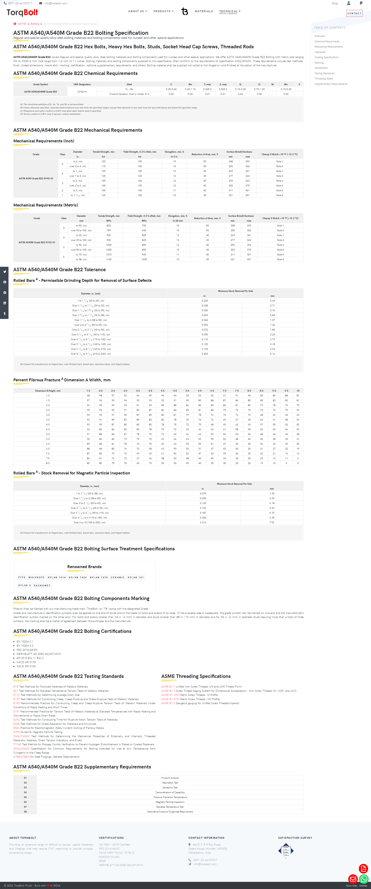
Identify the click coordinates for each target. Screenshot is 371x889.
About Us (136, 11)
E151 (16, 711)
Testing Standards (324, 73)
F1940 (17, 744)
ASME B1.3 (168, 691)
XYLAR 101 (136, 577)
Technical (229, 12)
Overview (320, 36)
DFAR (102, 861)
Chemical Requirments (327, 41)
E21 (15, 691)
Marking (319, 62)
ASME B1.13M (170, 695)
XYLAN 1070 (99, 577)
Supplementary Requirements (331, 84)
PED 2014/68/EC (109, 848)
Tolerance (320, 52)
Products (162, 11)
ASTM (22, 23)
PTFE (22, 577)
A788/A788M (21, 756)
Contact (354, 13)
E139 (16, 699)
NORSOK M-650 (109, 857)
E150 (16, 703)
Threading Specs (324, 78)
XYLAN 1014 (57, 577)
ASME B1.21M (170, 699)
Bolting (35, 23)
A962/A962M (21, 748)
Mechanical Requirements (329, 46)
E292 (16, 719)
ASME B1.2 (168, 703)
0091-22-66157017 (20, 3)
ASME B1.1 (168, 686)
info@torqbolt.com (55, 3)
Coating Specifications (327, 57)
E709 (16, 732)
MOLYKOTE (37, 577)
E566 (16, 728)
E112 (16, 695)
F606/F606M (21, 736)
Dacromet (42, 585)
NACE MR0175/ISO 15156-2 (116, 852)
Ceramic (118, 577)
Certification (321, 68)
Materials (204, 11)
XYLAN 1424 (78, 577)
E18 (15, 686)
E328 (16, 724)
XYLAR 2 (24, 585)
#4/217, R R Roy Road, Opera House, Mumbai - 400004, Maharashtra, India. (208, 848)
